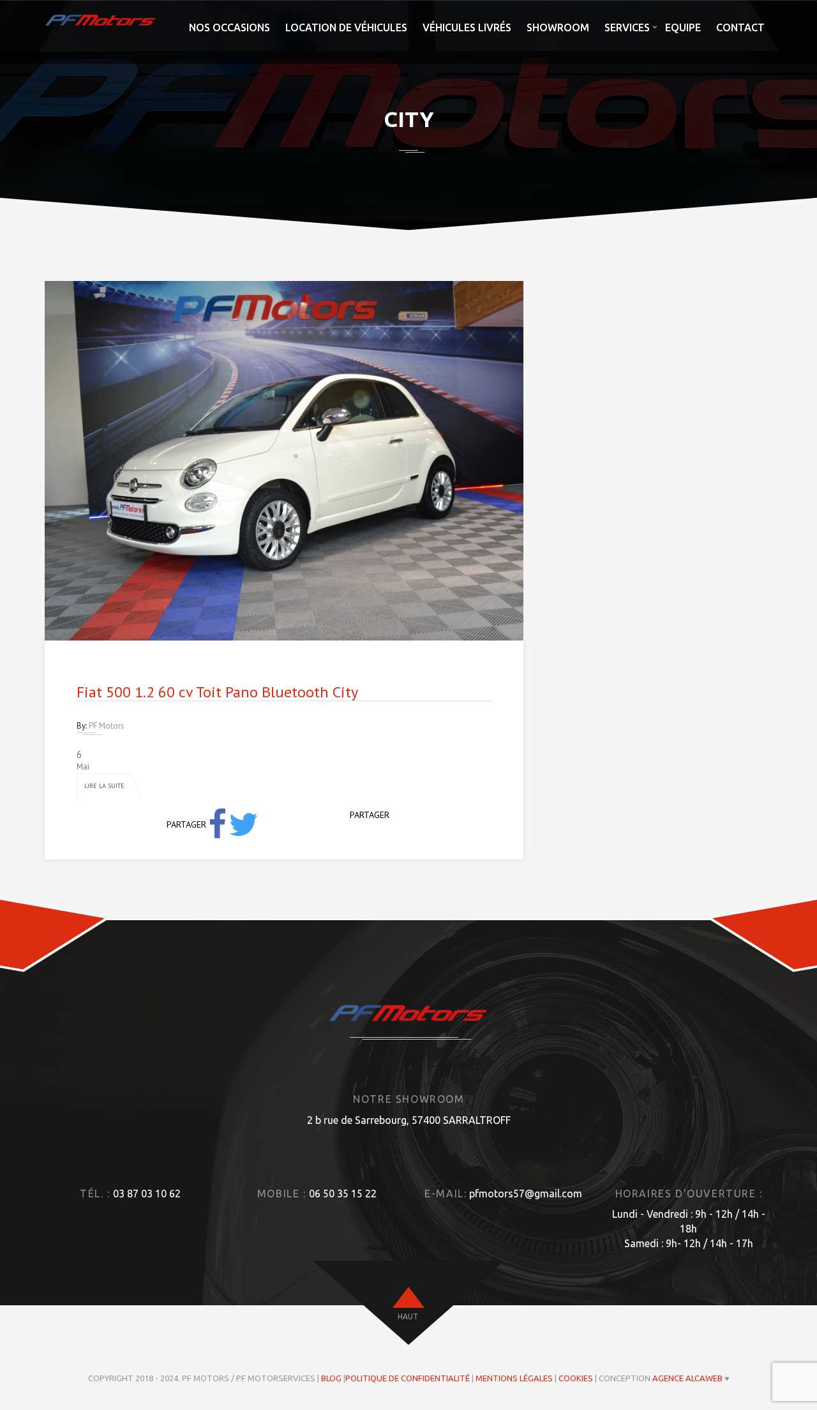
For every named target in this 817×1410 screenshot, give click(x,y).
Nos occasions (229, 27)
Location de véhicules (346, 27)
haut (408, 1316)
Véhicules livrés (467, 27)
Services (627, 27)
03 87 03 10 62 (147, 1193)
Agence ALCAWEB (687, 1378)
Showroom (558, 27)
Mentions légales (514, 1378)
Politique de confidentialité (407, 1378)
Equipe (683, 27)
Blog (331, 1378)
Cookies (575, 1378)
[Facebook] (217, 824)
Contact (740, 27)
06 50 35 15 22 (343, 1193)
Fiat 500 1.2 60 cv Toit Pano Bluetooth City (217, 692)
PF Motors (106, 725)
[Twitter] (243, 824)
